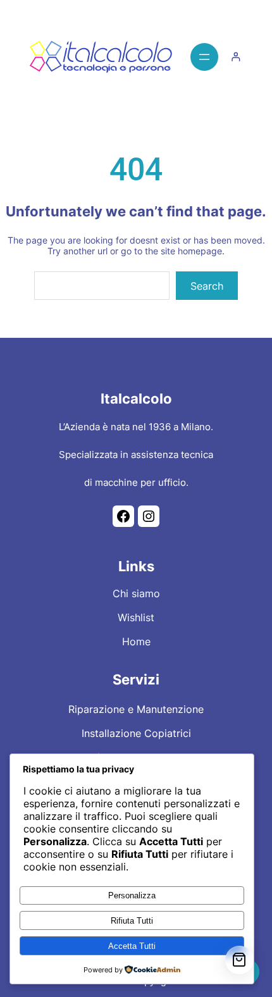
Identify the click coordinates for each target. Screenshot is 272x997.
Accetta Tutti (132, 946)
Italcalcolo (136, 398)
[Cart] (239, 960)
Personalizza (132, 895)
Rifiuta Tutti (132, 921)
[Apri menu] (204, 57)
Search (206, 286)
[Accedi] (236, 57)
